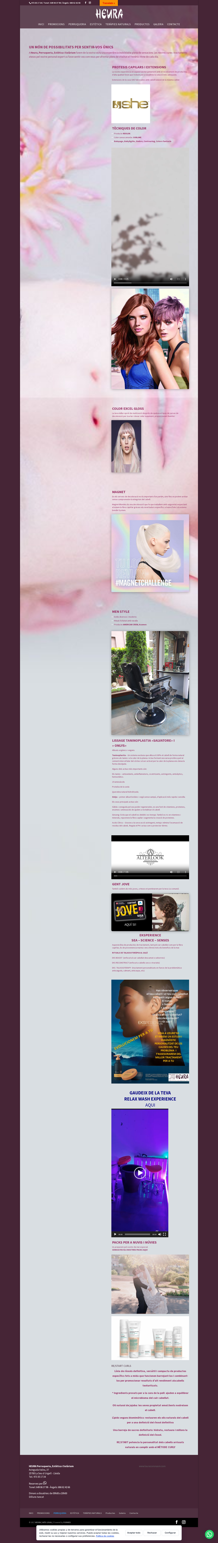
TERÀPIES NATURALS (118, 24)
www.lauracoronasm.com (152, 1466)
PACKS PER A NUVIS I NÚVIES (134, 1242)
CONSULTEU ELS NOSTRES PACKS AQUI (130, 1249)
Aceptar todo (133, 1532)
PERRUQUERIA (77, 24)
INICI (41, 24)
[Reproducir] (115, 1234)
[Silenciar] (159, 1234)
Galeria (158, 24)
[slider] (137, 1234)
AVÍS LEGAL (47, 1522)
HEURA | (38, 1522)
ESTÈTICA (96, 24)
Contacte (173, 24)
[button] (140, 1173)
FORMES (67, 1522)
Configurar (170, 1532)
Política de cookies (105, 1536)
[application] (139, 1173)
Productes (142, 24)
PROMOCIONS (56, 24)
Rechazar (152, 1532)
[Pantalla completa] (164, 1234)
